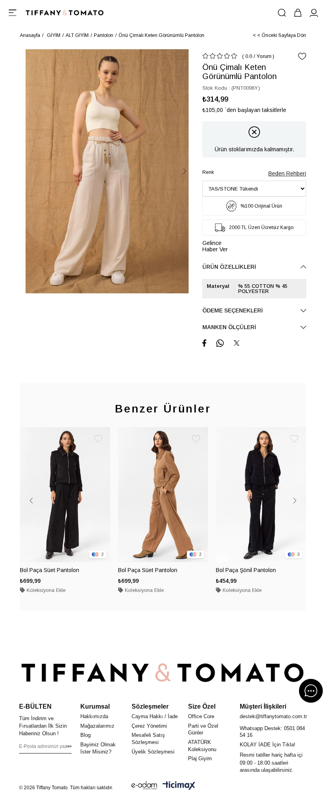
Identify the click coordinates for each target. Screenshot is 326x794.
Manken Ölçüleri (229, 327)
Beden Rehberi (287, 173)
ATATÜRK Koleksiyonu (202, 745)
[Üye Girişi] (313, 12)
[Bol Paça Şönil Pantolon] (261, 494)
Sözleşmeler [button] (150, 706)
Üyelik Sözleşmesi (153, 752)
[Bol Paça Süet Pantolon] (65, 494)
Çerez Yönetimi (149, 726)
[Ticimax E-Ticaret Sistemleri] (179, 785)
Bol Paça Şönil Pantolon (246, 570)
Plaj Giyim (200, 758)
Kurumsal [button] (95, 706)
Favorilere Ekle (98, 439)
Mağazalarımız (97, 726)
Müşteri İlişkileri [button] (263, 706)
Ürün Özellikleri (229, 267)
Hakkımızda (94, 716)
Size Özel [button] (201, 706)
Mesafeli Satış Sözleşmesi (148, 738)
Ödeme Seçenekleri (232, 310)
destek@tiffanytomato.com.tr (273, 716)
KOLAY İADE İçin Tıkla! (267, 745)
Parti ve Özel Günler (203, 729)
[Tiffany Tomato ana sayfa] (163, 673)
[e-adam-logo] (144, 785)
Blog (85, 735)
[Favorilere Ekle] (302, 56)
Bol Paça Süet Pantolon (49, 570)
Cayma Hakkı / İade (155, 716)
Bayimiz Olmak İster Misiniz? (98, 748)
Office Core (201, 716)
